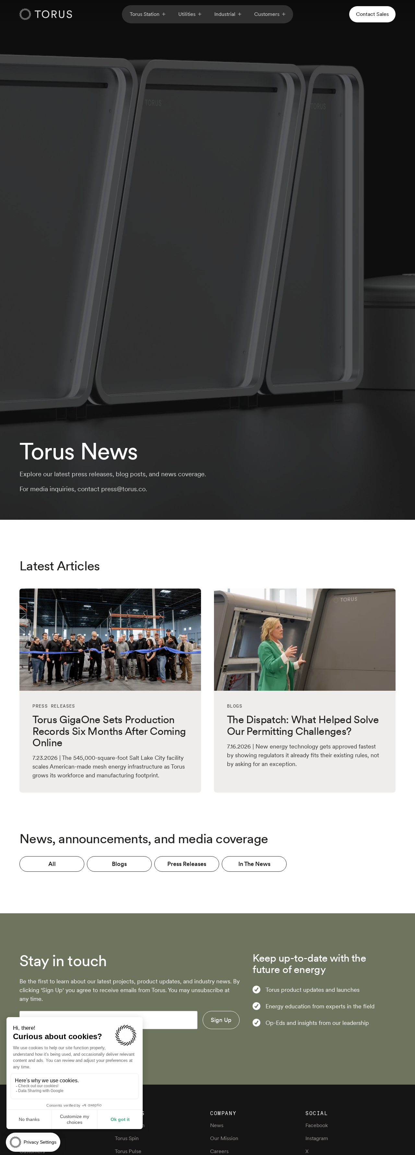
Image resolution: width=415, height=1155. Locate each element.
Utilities (187, 14)
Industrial (224, 14)
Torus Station (145, 14)
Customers (266, 14)
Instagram (316, 1138)
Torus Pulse (128, 1151)
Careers (219, 1151)
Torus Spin (127, 1138)
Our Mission (224, 1138)
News (216, 1125)
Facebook (316, 1125)
